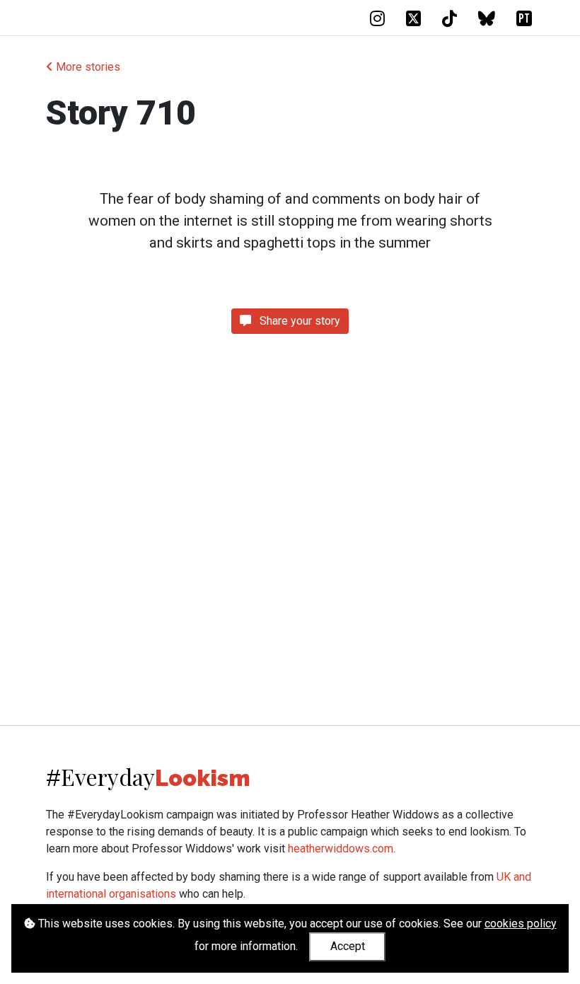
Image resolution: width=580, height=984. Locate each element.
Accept (347, 946)
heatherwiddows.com (340, 848)
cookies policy (521, 923)
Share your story (298, 321)
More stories (86, 67)
